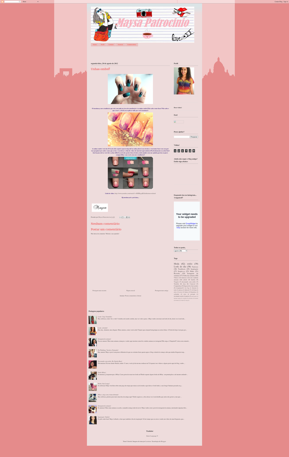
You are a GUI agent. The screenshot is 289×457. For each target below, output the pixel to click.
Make (192, 271)
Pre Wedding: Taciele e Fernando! (108, 350)
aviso (175, 292)
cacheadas (176, 294)
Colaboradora (131, 44)
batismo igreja (177, 298)
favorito (196, 298)
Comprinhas (177, 286)
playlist (187, 296)
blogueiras (193, 292)
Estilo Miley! (102, 372)
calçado (184, 298)
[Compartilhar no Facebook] (127, 217)
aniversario (194, 296)
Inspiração (194, 269)
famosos (184, 278)
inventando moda (178, 296)
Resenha (177, 273)
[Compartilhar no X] (125, 217)
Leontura (148, 441)
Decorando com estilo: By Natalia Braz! (110, 361)
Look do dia (180, 266)
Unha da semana (189, 275)
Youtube (176, 284)
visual (182, 300)
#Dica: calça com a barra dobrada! (108, 395)
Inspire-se (181, 271)
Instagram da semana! (104, 339)
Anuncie (120, 44)
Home (95, 44)
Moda (176, 263)
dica (184, 284)
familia (193, 280)
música (180, 290)
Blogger (163, 441)
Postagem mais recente (99, 290)
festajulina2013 (180, 288)
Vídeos (176, 278)
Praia (194, 290)
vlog (187, 300)
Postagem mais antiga (161, 290)
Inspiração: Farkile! (104, 417)
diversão (190, 298)
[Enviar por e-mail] (120, 217)
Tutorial (194, 288)
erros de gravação (189, 294)
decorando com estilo (189, 282)
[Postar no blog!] (122, 217)
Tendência (181, 269)
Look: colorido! (103, 328)
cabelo (185, 280)
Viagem (176, 282)
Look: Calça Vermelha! (105, 317)
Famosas (195, 267)
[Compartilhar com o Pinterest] (129, 217)
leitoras (177, 300)
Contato (111, 44)
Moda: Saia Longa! (104, 384)
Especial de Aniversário (191, 286)
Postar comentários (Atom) (133, 296)
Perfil (102, 44)
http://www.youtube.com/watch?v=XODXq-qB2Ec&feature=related (135, 193)
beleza (186, 292)
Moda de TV (188, 290)
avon (180, 292)
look (175, 290)
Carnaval (192, 284)
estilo (189, 263)
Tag (188, 288)
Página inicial (130, 290)
